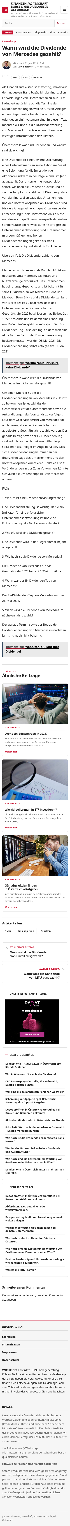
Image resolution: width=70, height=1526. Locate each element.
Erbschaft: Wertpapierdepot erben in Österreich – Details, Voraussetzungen (34, 1129)
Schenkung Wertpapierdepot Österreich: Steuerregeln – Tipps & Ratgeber (30, 1100)
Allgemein (40, 32)
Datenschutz (10, 1360)
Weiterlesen (11, 751)
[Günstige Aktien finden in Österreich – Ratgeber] (35, 855)
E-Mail (7, 931)
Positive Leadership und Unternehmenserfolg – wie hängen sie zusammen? (34, 1261)
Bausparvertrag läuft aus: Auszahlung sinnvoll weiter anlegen (33, 1218)
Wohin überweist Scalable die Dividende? (30, 1074)
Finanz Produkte (59, 32)
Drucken (37, 77)
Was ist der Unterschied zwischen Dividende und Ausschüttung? (32, 1150)
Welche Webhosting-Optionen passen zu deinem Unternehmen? (30, 1229)
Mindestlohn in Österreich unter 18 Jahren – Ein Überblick (34, 1171)
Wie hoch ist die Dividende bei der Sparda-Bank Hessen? (34, 1139)
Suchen (61, 23)
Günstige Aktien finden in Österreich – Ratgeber (21, 887)
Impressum (10, 1352)
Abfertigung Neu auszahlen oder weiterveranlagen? (25, 1208)
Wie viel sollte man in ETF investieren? (31, 810)
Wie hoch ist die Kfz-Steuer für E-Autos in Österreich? (30, 1239)
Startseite (9, 1336)
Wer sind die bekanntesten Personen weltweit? (34, 1091)
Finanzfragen (23, 32)
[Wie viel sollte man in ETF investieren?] (35, 780)
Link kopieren (26, 931)
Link (25, 77)
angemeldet (22, 1295)
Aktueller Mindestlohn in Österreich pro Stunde (34, 1120)
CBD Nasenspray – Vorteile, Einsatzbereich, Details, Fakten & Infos (31, 1083)
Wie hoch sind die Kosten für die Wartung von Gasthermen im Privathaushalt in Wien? (33, 1160)
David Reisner (25, 66)
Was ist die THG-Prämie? (20, 1270)
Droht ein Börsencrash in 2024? (26, 734)
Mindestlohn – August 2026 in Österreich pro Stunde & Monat (33, 1065)
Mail (15, 77)
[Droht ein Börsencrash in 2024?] (35, 704)
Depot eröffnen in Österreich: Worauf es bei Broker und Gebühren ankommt (32, 1111)
